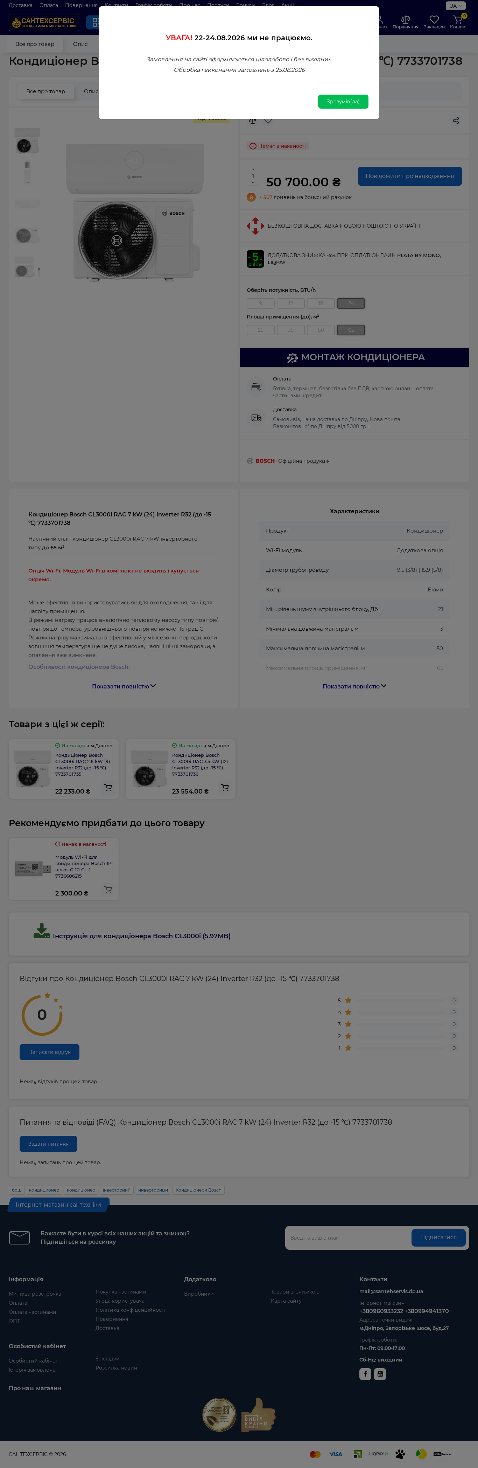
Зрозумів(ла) (343, 101)
